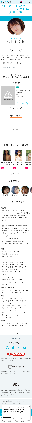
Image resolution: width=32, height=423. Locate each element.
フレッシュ (7, 269)
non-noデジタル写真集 (8, 230)
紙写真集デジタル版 (8, 238)
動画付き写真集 (6, 241)
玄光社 (18, 213)
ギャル (23, 271)
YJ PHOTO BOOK (21, 226)
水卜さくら (18, 94)
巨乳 (19, 262)
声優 (24, 301)
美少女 (6, 277)
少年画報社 (17, 215)
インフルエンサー (10, 310)
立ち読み (21, 103)
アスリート (15, 315)
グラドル (7, 298)
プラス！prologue (19, 238)
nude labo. (5, 246)
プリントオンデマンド (8, 243)
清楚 (6, 284)
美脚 (6, 267)
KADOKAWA (21, 210)
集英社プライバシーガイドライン (17, 401)
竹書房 (23, 215)
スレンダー (8, 262)
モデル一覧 (8, 333)
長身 (14, 267)
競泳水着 (6, 254)
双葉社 (25, 217)
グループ (23, 290)
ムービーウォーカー (8, 220)
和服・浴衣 (8, 256)
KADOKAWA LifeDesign (9, 213)
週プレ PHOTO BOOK (8, 226)
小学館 (11, 215)
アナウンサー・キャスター (12, 308)
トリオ (14, 290)
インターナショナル (10, 271)
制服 (17, 251)
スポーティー (20, 269)
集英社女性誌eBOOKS (22, 230)
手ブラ (6, 323)
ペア (5, 290)
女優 (6, 301)
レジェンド (21, 312)
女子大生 (6, 303)
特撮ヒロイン (8, 312)
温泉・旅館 (17, 292)
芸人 (5, 315)
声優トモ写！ (20, 243)
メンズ (6, 325)
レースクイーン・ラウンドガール (14, 305)
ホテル (6, 292)
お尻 (6, 264)
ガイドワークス (12, 210)
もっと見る (16, 108)
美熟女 (6, 280)
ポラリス (27, 243)
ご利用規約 (5, 401)
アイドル (19, 298)
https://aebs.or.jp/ (4, 395)
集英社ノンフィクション (9, 233)
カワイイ (7, 282)
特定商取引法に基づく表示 (8, 404)
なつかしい (17, 280)
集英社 (28, 213)
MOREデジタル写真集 (20, 228)
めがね (16, 254)
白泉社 (14, 217)
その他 (23, 325)
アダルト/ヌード (6, 317)
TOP (2, 333)
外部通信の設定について (23, 404)
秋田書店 (4, 210)
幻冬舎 (23, 213)
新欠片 (10, 217)
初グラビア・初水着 (20, 323)
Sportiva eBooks (22, 233)
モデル (14, 301)
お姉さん (17, 277)
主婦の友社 (5, 215)
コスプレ (7, 251)
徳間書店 (4, 217)
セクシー (19, 282)
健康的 (23, 267)
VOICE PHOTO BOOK (18, 241)
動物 (15, 325)
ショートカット (17, 264)
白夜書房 (19, 217)
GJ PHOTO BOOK (7, 228)
